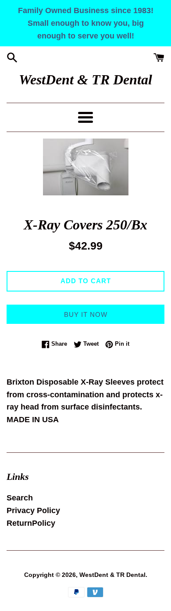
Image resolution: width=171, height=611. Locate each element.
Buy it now (85, 314)
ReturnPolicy (31, 523)
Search (20, 497)
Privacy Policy (33, 510)
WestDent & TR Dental (85, 79)
